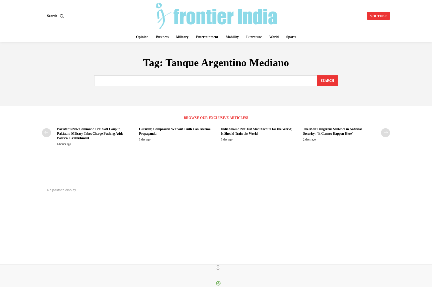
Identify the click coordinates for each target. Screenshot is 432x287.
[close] (218, 267)
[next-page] (385, 132)
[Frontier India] (216, 15)
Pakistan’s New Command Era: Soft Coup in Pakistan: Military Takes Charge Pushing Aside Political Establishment (90, 133)
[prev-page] (46, 132)
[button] (56, 16)
